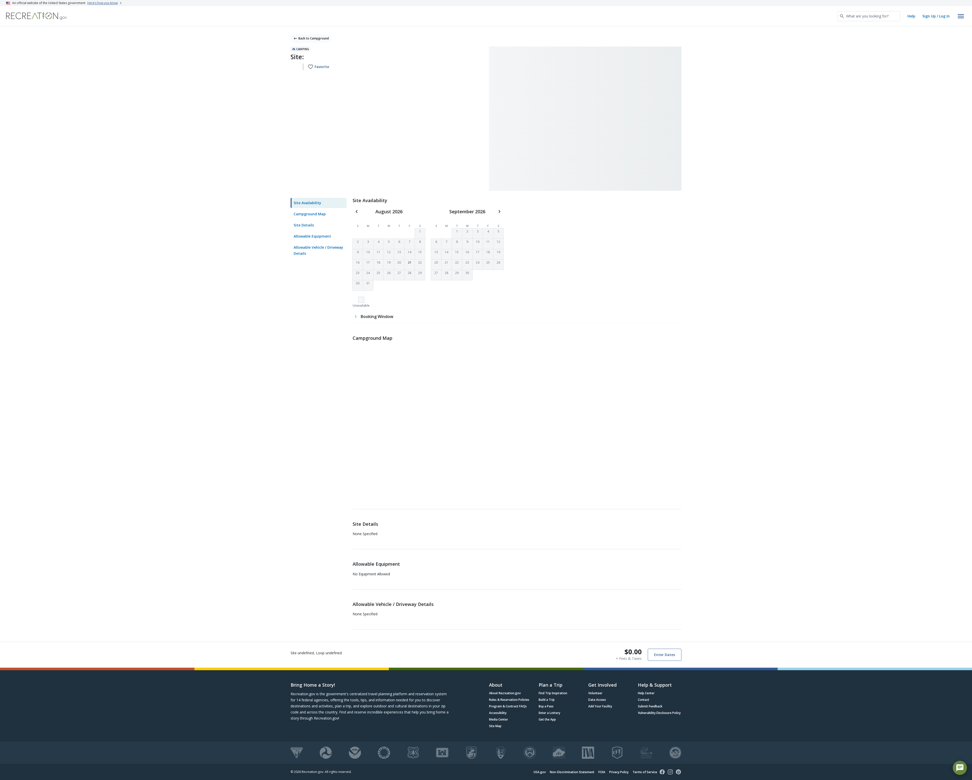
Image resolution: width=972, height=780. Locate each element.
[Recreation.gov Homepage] (36, 16)
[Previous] (357, 211)
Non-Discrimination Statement (572, 772)
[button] (420, 233)
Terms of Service (645, 772)
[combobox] (868, 16)
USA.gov (540, 772)
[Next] (499, 211)
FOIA (601, 772)
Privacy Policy (619, 772)
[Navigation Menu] (961, 16)
